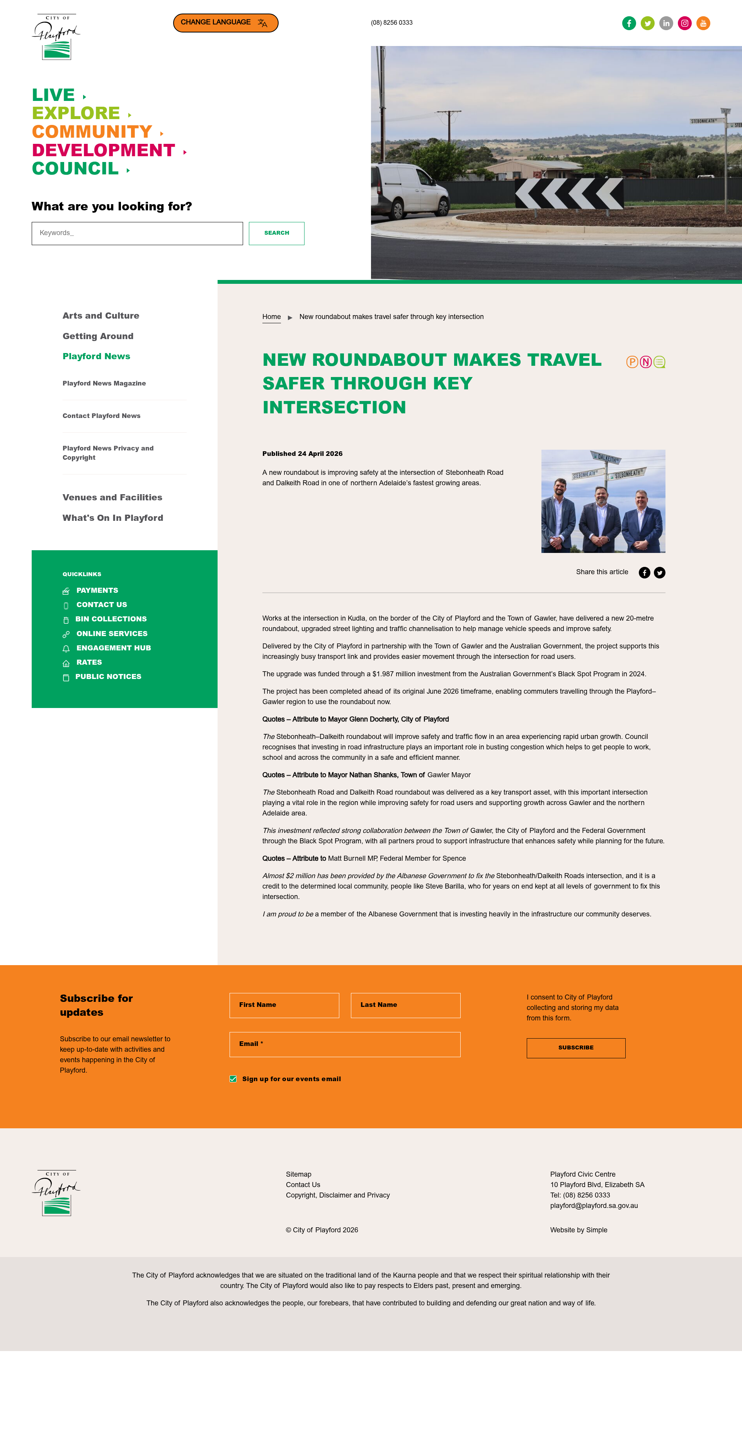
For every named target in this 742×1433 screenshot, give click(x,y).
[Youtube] (703, 23)
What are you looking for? (112, 207)
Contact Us (102, 605)
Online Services (112, 634)
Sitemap (298, 1175)
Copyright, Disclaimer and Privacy (338, 1195)
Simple (597, 1230)
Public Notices (108, 677)
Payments (97, 591)
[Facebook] (629, 23)
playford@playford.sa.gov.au (594, 1206)
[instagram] (685, 23)
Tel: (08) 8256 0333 (580, 1195)
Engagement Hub (114, 648)
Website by (568, 1230)
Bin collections (111, 619)
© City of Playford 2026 (322, 1230)
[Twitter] (648, 23)
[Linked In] (666, 23)
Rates (89, 663)
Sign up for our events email (291, 1079)
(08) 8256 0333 (392, 23)
